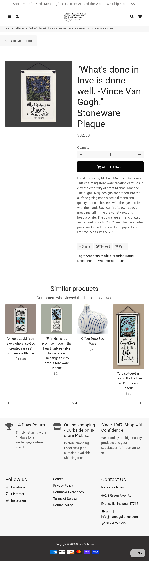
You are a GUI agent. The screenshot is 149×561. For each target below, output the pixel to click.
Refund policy (63, 505)
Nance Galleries (14, 28)
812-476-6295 (115, 523)
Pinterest (17, 494)
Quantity (83, 147)
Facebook (17, 487)
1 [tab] (73, 403)
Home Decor (115, 261)
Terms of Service (65, 498)
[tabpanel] (20, 332)
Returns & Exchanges (68, 492)
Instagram (18, 500)
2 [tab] (76, 403)
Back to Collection (18, 41)
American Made (97, 256)
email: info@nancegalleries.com (119, 514)
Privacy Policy (63, 485)
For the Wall (95, 261)
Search (58, 479)
